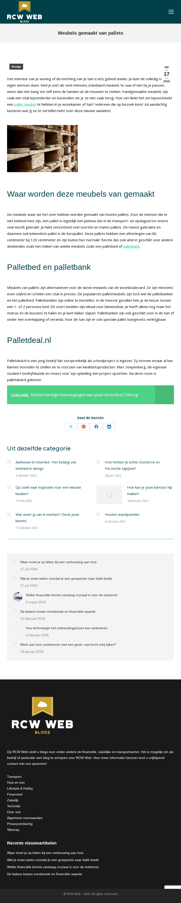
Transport (14, 776)
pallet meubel (25, 104)
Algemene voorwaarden (25, 818)
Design (16, 66)
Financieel (14, 794)
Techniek (13, 806)
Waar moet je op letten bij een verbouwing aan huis (58, 562)
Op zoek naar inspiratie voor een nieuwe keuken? (48, 490)
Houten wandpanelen (122, 514)
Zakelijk (12, 800)
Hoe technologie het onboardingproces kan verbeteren (66, 628)
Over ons (14, 812)
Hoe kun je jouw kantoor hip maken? (149, 490)
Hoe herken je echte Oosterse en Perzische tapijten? (132, 465)
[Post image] (9, 462)
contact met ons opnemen (26, 764)
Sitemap (13, 830)
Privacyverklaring (20, 824)
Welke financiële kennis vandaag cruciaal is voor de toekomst (71, 595)
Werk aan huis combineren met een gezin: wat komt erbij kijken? (68, 644)
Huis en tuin (16, 782)
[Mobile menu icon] (171, 12)
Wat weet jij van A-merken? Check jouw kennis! (47, 517)
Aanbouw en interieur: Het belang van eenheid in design (46, 465)
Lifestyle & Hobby (20, 788)
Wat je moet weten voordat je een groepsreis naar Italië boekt (66, 578)
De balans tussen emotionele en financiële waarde (57, 611)
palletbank (131, 246)
